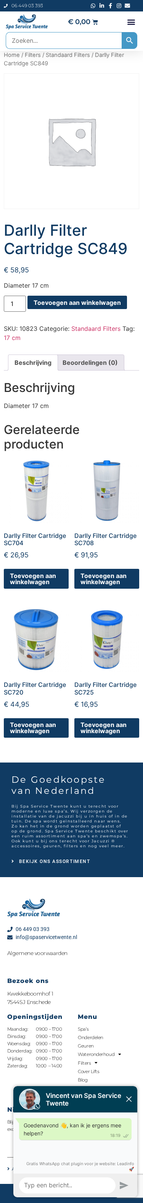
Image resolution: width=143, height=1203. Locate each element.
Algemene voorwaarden (37, 953)
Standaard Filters (68, 55)
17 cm (12, 338)
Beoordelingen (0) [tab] (90, 362)
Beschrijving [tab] (32, 362)
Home (12, 55)
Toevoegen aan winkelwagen (77, 302)
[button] (131, 22)
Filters (33, 55)
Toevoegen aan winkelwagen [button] (33, 579)
